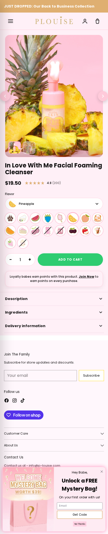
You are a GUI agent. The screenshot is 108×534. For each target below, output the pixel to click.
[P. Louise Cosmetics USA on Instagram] (15, 401)
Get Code (80, 515)
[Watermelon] (35, 218)
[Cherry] (35, 230)
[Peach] (85, 218)
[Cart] (97, 21)
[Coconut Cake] (23, 218)
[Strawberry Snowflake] (10, 243)
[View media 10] (29, 147)
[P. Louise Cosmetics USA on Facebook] (7, 401)
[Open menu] (10, 21)
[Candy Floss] (60, 218)
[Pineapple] (73, 218)
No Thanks (79, 523)
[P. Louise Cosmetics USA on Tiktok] (23, 401)
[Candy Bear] (47, 230)
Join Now (86, 276)
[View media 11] (14, 147)
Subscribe (91, 375)
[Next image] (103, 96)
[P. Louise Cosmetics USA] (54, 20)
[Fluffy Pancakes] (97, 218)
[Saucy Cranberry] (60, 230)
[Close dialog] (101, 471)
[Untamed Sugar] (10, 218)
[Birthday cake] (23, 230)
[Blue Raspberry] (47, 218)
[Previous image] (5, 96)
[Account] (84, 21)
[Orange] (10, 230)
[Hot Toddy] (97, 230)
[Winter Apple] (85, 230)
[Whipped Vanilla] (23, 243)
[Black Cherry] (73, 230)
